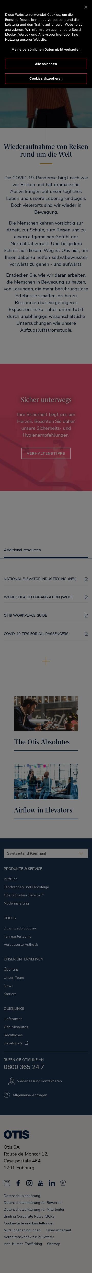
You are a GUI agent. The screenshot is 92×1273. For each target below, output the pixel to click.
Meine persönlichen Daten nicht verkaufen (46, 49)
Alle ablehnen (46, 64)
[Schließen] (85, 7)
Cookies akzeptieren (46, 78)
